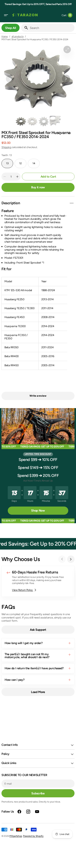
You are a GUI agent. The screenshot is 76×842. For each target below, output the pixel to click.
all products (18, 36)
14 (36, 165)
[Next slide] (71, 559)
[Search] (24, 28)
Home (4, 36)
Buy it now (38, 187)
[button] (6, 15)
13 (9, 165)
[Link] (38, 581)
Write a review (38, 395)
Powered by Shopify (33, 836)
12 (22, 165)
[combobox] (51, 28)
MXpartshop (15, 836)
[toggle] (72, 203)
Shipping (6, 147)
